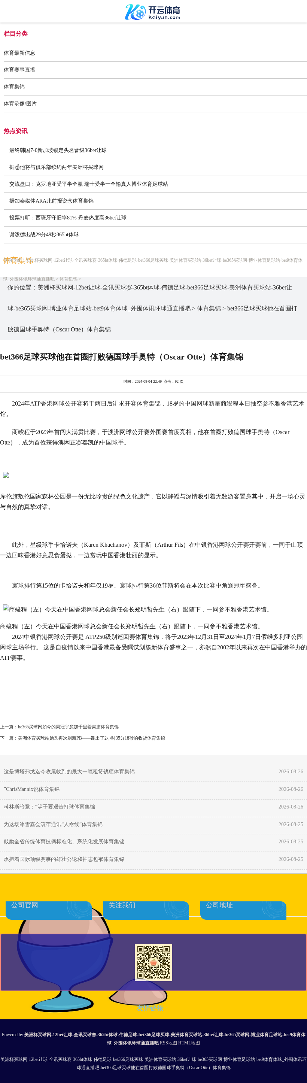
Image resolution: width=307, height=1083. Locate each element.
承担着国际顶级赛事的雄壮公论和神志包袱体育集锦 (64, 859)
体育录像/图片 (20, 103)
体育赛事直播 (19, 70)
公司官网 (24, 905)
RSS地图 (168, 1043)
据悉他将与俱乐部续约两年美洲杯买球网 (56, 167)
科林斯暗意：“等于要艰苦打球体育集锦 (49, 807)
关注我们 (122, 905)
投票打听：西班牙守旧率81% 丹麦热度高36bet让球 (68, 218)
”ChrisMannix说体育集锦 (32, 789)
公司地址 (219, 905)
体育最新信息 (19, 53)
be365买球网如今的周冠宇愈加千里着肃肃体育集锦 (68, 726)
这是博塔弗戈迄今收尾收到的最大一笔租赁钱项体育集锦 (69, 771)
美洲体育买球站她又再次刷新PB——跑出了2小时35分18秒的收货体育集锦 (91, 738)
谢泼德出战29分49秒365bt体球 (44, 234)
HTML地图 (189, 1043)
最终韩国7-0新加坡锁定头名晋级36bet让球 (58, 150)
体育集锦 (14, 87)
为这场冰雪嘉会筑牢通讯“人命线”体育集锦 (53, 824)
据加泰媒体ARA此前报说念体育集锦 (51, 201)
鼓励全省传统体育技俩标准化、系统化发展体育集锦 (64, 841)
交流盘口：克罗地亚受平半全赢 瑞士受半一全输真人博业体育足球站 (88, 184)
